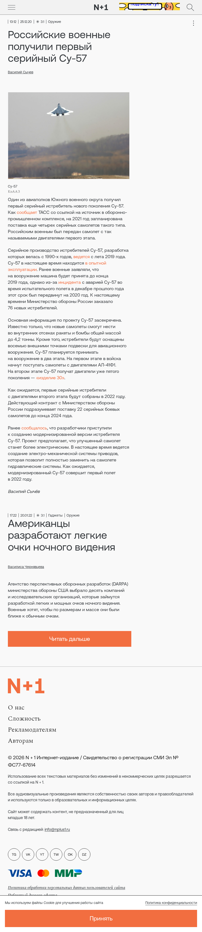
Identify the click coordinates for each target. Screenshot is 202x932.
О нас (16, 707)
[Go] (11, 7)
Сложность (24, 719)
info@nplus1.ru (57, 829)
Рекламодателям (32, 730)
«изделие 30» (50, 377)
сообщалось (34, 427)
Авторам (20, 741)
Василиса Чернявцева (26, 567)
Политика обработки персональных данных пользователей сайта (66, 888)
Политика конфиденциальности (171, 903)
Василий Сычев (20, 72)
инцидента (69, 282)
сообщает (27, 212)
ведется (81, 256)
